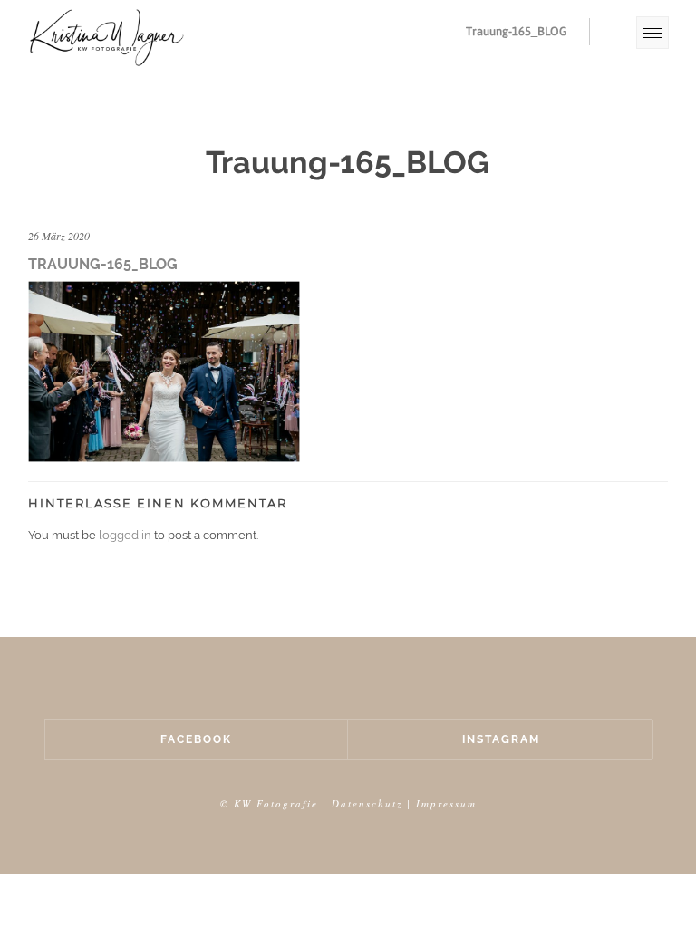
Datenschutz (367, 803)
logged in (125, 535)
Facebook (196, 739)
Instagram (501, 739)
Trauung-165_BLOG (516, 31)
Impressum (446, 803)
